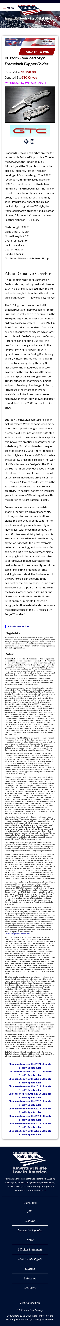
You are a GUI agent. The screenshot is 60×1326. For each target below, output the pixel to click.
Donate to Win (37, 52)
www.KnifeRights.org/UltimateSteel (17, 934)
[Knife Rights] (30, 1163)
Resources (30, 1288)
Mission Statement (30, 1249)
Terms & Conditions (30, 1302)
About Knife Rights (30, 1259)
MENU (10, 8)
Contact (30, 1268)
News (30, 1240)
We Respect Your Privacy (30, 1310)
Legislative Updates (30, 1230)
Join (30, 1211)
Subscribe (30, 1278)
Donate (30, 1221)
